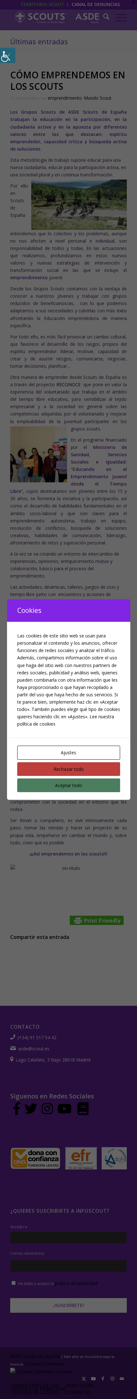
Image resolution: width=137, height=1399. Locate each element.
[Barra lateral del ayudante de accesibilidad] (7, 55)
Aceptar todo (68, 785)
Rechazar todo (69, 769)
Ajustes (68, 752)
